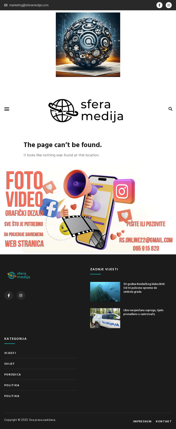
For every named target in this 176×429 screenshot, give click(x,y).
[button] (7, 109)
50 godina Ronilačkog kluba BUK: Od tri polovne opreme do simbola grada (144, 287)
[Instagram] (169, 5)
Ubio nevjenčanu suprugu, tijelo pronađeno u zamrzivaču (143, 312)
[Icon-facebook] (159, 5)
